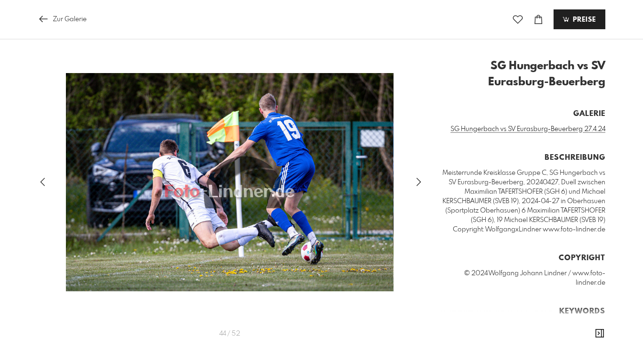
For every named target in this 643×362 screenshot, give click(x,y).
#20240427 (585, 326)
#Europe (590, 336)
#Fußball (510, 345)
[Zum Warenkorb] (538, 19)
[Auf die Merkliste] (517, 19)
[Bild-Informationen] (599, 333)
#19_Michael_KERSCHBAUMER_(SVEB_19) (504, 326)
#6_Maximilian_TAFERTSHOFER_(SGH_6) (515, 336)
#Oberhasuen (582, 345)
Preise (583, 19)
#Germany (542, 345)
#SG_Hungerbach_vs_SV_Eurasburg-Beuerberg (531, 355)
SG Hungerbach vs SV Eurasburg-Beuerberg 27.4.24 (527, 129)
